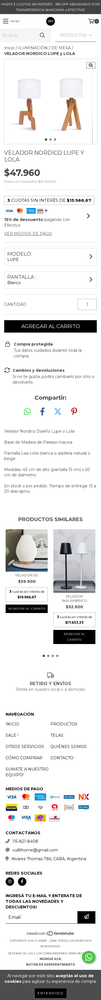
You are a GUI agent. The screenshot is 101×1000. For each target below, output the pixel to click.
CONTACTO (62, 757)
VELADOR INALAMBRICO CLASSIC (74, 598)
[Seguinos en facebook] (22, 881)
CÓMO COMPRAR (24, 757)
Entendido (51, 993)
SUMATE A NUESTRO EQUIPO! (27, 772)
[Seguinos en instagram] (10, 881)
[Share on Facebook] (42, 411)
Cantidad (15, 304)
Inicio (9, 47)
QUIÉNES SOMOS (68, 746)
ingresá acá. (51, 959)
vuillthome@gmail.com (35, 850)
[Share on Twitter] (57, 411)
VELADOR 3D (26, 575)
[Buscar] (42, 35)
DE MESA (61, 47)
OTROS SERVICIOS (25, 746)
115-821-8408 (25, 841)
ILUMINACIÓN (33, 47)
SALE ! (12, 735)
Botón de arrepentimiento (50, 964)
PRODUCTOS (63, 724)
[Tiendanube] (50, 935)
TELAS (56, 735)
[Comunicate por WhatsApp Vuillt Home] (88, 957)
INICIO (12, 724)
